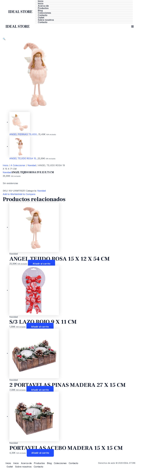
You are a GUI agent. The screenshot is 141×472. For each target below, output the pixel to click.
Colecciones (44, 13)
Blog (40, 10)
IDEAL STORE (20, 11)
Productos (43, 8)
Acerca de (43, 6)
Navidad (32, 165)
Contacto (42, 15)
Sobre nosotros (46, 20)
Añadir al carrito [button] (41, 263)
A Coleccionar (17, 165)
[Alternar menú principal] (132, 26)
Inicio (40, 1)
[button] (4, 39)
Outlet (41, 17)
